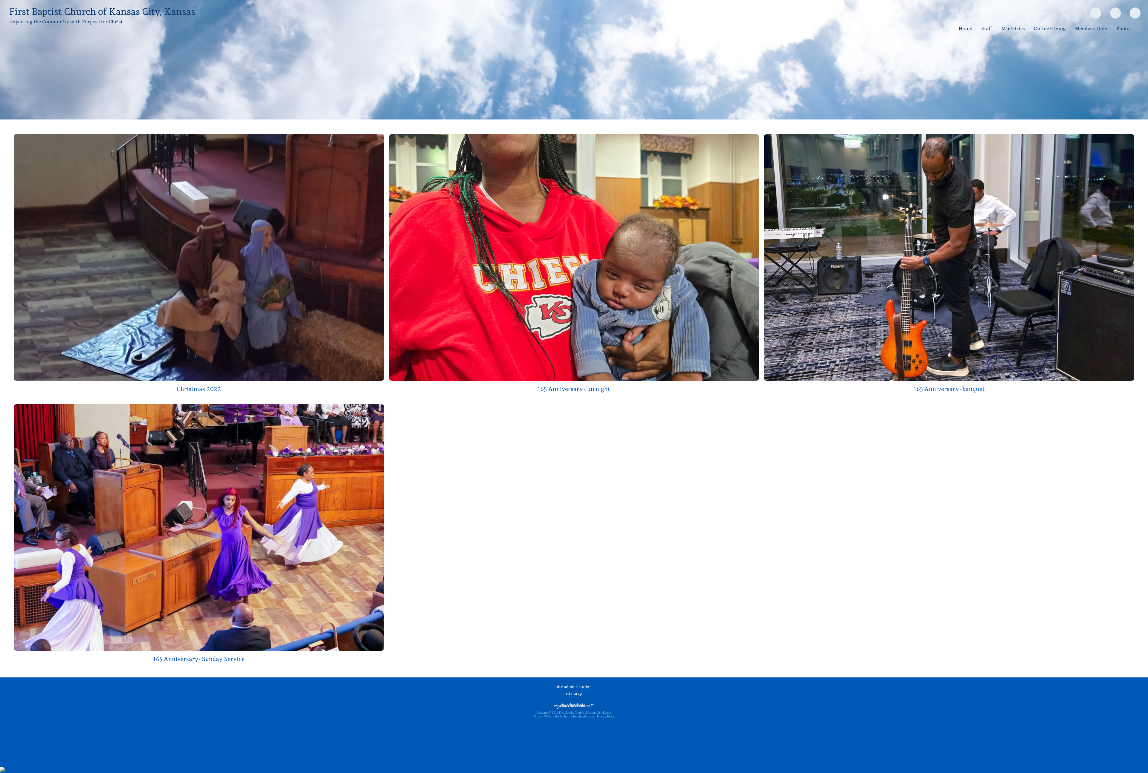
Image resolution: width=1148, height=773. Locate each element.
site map (574, 693)
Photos (1124, 28)
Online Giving (1050, 28)
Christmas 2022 (199, 388)
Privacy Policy (605, 716)
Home (965, 28)
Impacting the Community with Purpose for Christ (66, 21)
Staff (986, 28)
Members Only (1091, 28)
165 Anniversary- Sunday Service (199, 658)
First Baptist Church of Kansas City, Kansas (102, 11)
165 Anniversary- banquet (949, 388)
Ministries (1013, 28)
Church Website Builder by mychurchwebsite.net (564, 716)
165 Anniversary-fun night (574, 388)
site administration (574, 686)
